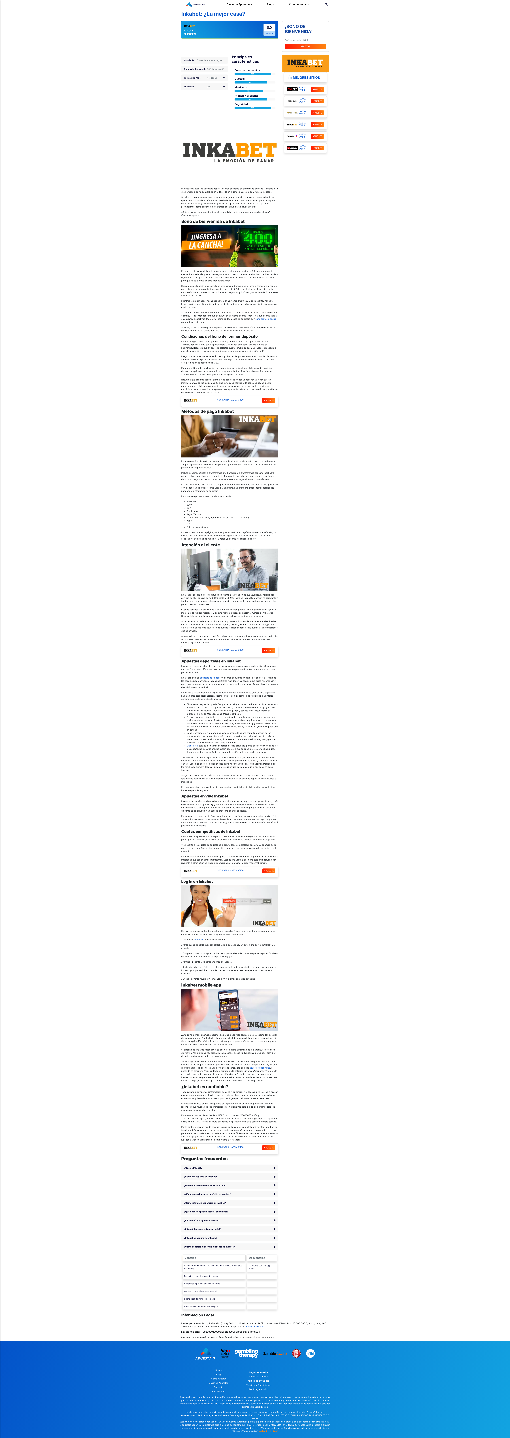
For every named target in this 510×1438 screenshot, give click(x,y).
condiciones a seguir (265, 319)
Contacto (218, 1387)
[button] (224, 77)
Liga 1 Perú (192, 745)
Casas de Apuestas (238, 4)
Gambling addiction (258, 1389)
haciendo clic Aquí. (268, 1431)
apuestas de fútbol (209, 677)
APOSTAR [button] (305, 46)
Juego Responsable (258, 1372)
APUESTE (269, 400)
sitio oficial (199, 939)
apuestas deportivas (260, 1067)
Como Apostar (298, 4)
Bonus (218, 1370)
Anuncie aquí (218, 1391)
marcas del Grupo (255, 1326)
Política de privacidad (258, 1380)
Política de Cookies (258, 1376)
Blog (269, 4)
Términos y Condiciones (258, 1385)
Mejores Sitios (306, 78)
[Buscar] (326, 4)
